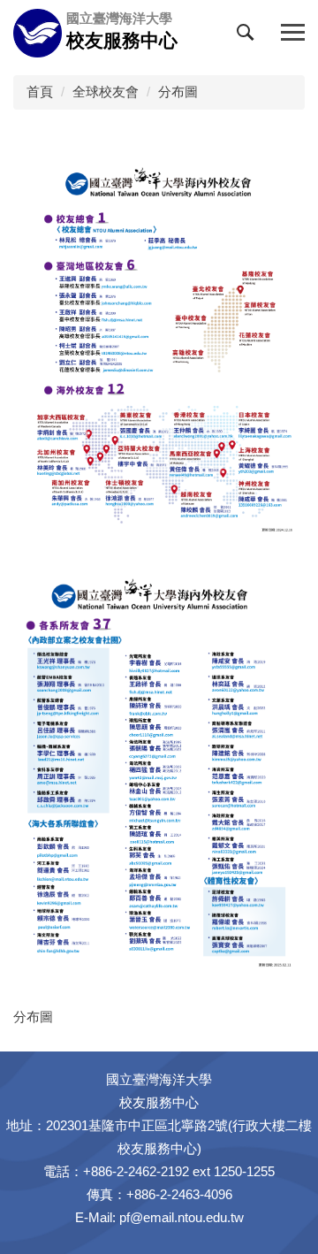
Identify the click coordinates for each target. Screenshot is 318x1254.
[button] (249, 36)
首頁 (39, 91)
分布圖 (178, 91)
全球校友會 (105, 91)
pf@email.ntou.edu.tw (181, 1217)
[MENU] (293, 33)
